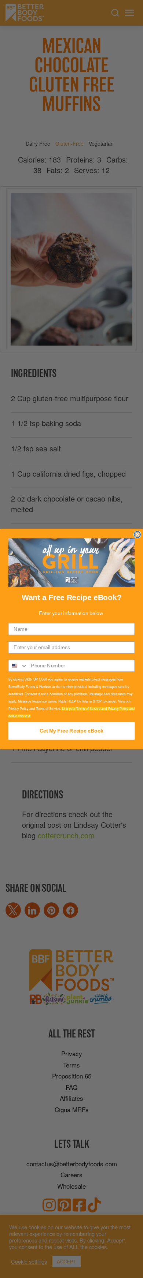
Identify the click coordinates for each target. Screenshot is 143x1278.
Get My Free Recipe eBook (71, 731)
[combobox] (17, 665)
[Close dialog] (137, 534)
